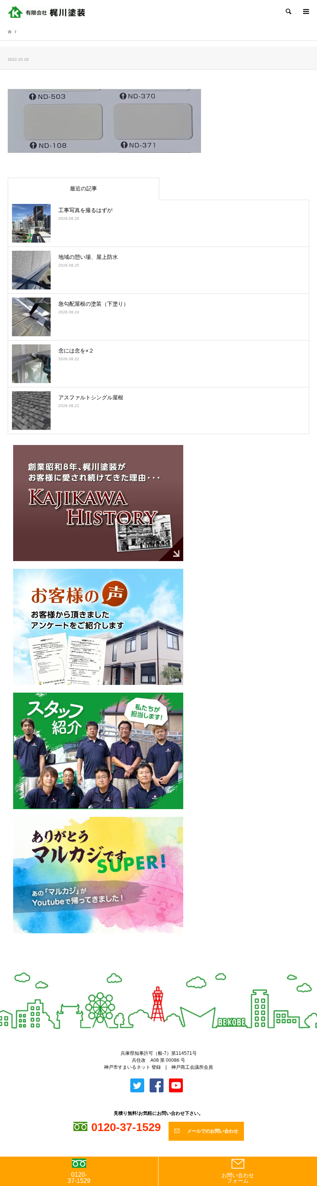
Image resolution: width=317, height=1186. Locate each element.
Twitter (152, 969)
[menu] (305, 11)
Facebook (165, 969)
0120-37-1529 (79, 1177)
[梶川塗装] (46, 11)
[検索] (288, 11)
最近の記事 (83, 188)
